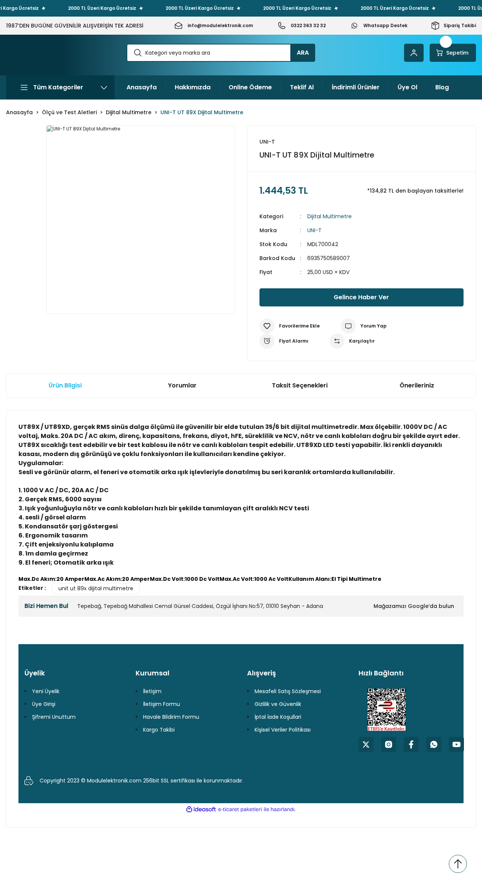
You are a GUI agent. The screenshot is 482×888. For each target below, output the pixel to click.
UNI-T (314, 230)
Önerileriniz (417, 385)
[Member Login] (414, 53)
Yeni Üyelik (45, 691)
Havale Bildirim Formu (171, 717)
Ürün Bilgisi (65, 385)
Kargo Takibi (159, 729)
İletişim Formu (161, 704)
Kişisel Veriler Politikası (283, 729)
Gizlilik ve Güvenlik (278, 704)
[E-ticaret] (240, 809)
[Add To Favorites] (289, 326)
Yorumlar (182, 385)
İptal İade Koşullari (278, 717)
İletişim (152, 691)
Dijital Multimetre (329, 216)
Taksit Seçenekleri (300, 385)
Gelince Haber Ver (361, 297)
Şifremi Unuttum (54, 717)
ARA (303, 52)
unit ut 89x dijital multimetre (95, 588)
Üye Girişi (43, 704)
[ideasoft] (201, 809)
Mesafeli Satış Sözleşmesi (288, 691)
